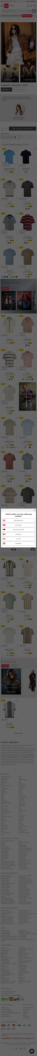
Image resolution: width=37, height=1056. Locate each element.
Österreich (18, 520)
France (18, 534)
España (18, 543)
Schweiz (18, 525)
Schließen (34, 510)
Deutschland (18, 529)
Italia (18, 539)
